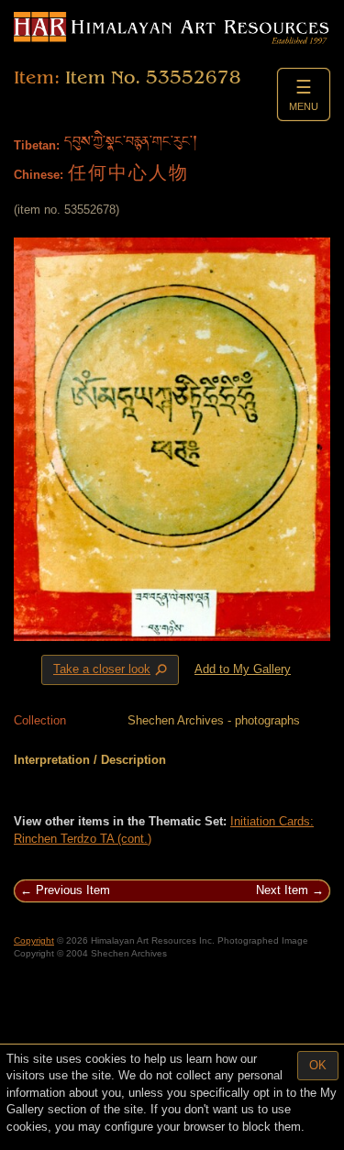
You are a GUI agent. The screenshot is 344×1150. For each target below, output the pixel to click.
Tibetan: (37, 145)
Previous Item (73, 890)
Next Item (282, 890)
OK (318, 1065)
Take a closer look (112, 670)
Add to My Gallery (242, 669)
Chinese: (38, 175)
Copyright (34, 940)
